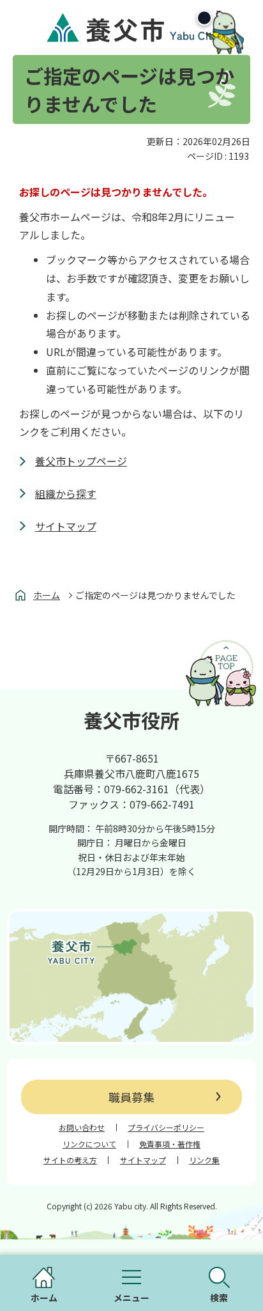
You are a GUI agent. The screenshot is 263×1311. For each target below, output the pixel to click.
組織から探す (65, 493)
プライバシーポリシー (166, 1127)
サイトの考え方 (70, 1160)
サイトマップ (65, 526)
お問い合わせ (82, 1127)
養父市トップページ (81, 461)
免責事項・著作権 (169, 1144)
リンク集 (204, 1160)
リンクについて (89, 1144)
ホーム (46, 595)
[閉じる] (204, 18)
